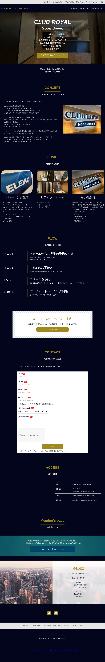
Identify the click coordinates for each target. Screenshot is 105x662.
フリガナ (20, 381)
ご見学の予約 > (52, 329)
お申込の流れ (69, 2)
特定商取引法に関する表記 (37, 650)
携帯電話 (20, 389)
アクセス (89, 2)
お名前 (20, 373)
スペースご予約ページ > (52, 549)
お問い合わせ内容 (23, 416)
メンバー (96, 2)
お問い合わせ (79, 2)
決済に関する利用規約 (71, 650)
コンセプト (48, 2)
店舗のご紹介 (58, 2)
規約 (102, 2)
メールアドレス (23, 397)
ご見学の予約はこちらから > (52, 55)
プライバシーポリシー (55, 650)
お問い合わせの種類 (24, 408)
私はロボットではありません (30, 435)
